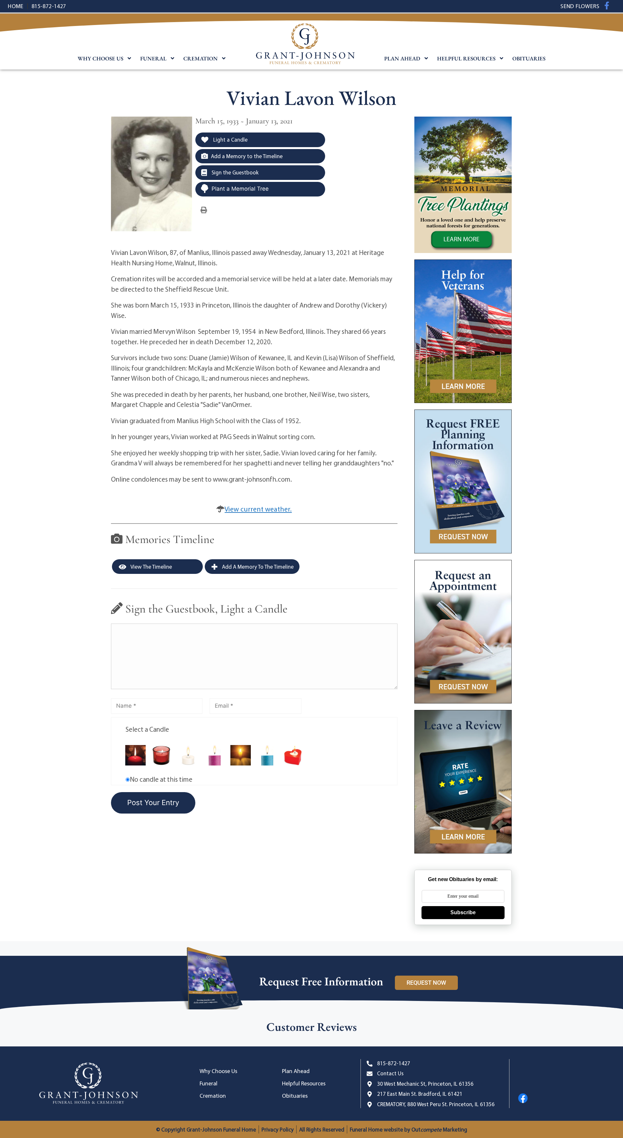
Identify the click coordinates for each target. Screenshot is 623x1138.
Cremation (200, 58)
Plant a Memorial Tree (240, 188)
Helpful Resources (466, 58)
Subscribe (463, 912)
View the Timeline (150, 566)
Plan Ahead (402, 58)
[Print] (203, 209)
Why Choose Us (100, 58)
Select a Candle (147, 729)
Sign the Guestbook (234, 172)
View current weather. (258, 508)
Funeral (153, 58)
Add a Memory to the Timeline (247, 156)
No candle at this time (161, 779)
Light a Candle (230, 139)
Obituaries (528, 58)
